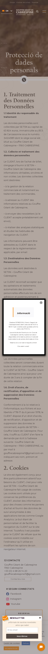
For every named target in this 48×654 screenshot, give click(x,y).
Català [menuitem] (7, 11)
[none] (6, 10)
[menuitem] (6, 10)
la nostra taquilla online (28, 343)
